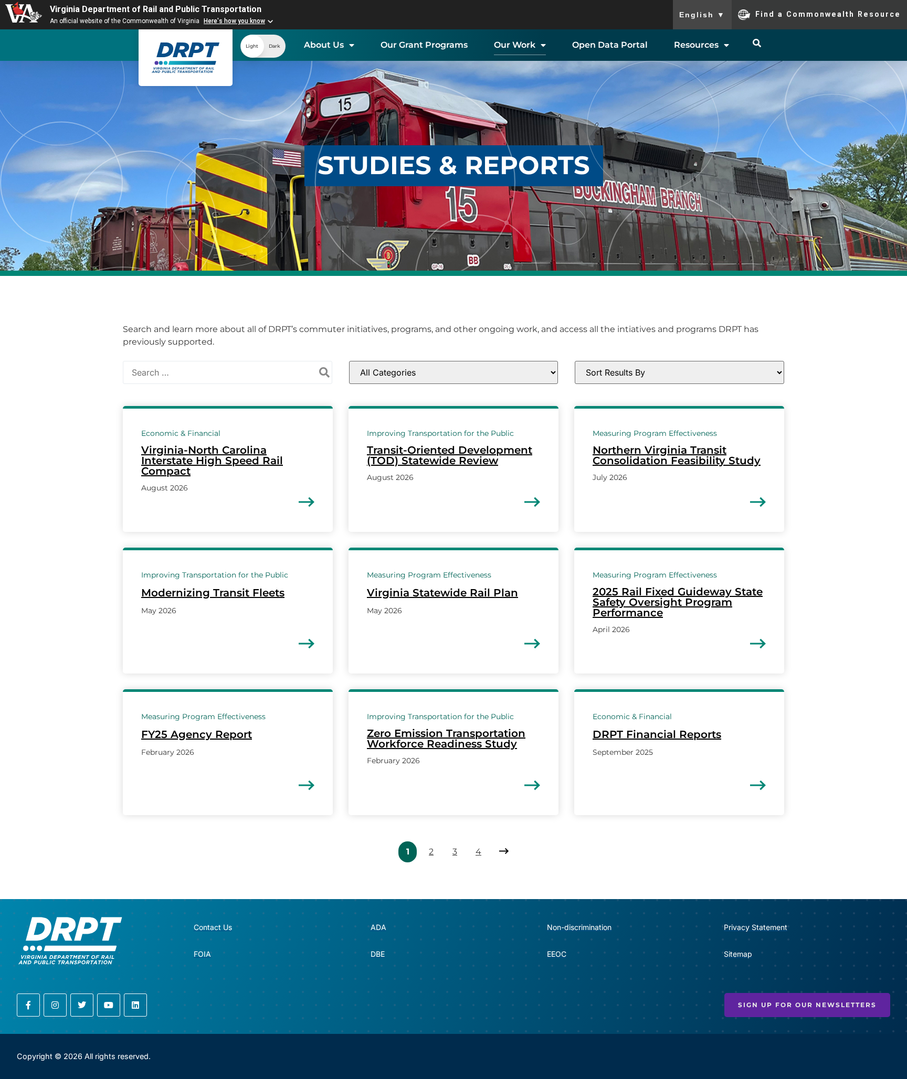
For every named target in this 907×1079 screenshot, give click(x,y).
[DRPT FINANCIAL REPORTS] (758, 785)
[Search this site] (756, 43)
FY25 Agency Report (196, 734)
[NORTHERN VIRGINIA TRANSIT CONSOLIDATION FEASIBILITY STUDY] (758, 502)
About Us (324, 45)
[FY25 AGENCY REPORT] (306, 785)
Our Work (514, 45)
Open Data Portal (610, 45)
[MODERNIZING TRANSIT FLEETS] (306, 643)
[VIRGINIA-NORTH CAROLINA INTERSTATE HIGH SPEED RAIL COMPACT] (306, 502)
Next (502, 852)
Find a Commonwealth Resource (828, 13)
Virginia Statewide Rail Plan (442, 592)
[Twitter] (81, 1005)
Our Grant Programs (424, 45)
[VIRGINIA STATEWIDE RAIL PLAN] (532, 643)
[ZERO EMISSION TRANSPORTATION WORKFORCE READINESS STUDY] (532, 785)
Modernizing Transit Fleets (212, 592)
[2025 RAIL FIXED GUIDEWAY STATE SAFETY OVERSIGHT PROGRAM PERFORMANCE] (758, 643)
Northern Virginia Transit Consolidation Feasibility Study (677, 455)
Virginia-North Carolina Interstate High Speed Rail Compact (212, 460)
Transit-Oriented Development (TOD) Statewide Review (449, 455)
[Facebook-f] (28, 1005)
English (702, 14)
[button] (263, 46)
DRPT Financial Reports (657, 734)
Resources (696, 45)
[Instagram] (55, 1005)
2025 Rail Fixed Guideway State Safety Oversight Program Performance (678, 602)
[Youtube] (108, 1005)
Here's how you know (234, 21)
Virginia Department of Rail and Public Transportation (155, 9)
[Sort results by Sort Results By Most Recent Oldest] (679, 372)
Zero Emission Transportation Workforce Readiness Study (446, 738)
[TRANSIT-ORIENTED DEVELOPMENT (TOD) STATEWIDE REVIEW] (532, 502)
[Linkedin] (135, 1005)
